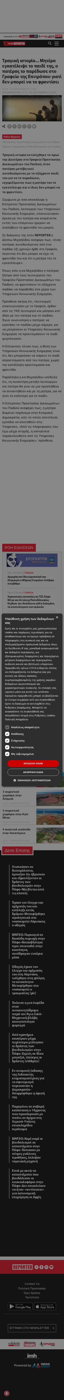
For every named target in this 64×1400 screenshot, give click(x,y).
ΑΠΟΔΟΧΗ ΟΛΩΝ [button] (33, 763)
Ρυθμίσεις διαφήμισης (18, 707)
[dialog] (32, 700)
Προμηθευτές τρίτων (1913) (20, 668)
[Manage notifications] (6, 1393)
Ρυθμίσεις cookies (44, 715)
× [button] (57, 617)
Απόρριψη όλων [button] (33, 772)
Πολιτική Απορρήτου (16, 719)
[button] (32, 780)
